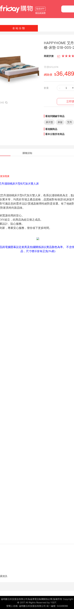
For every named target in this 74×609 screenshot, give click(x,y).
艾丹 (69, 122)
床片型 (49, 122)
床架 (60, 122)
